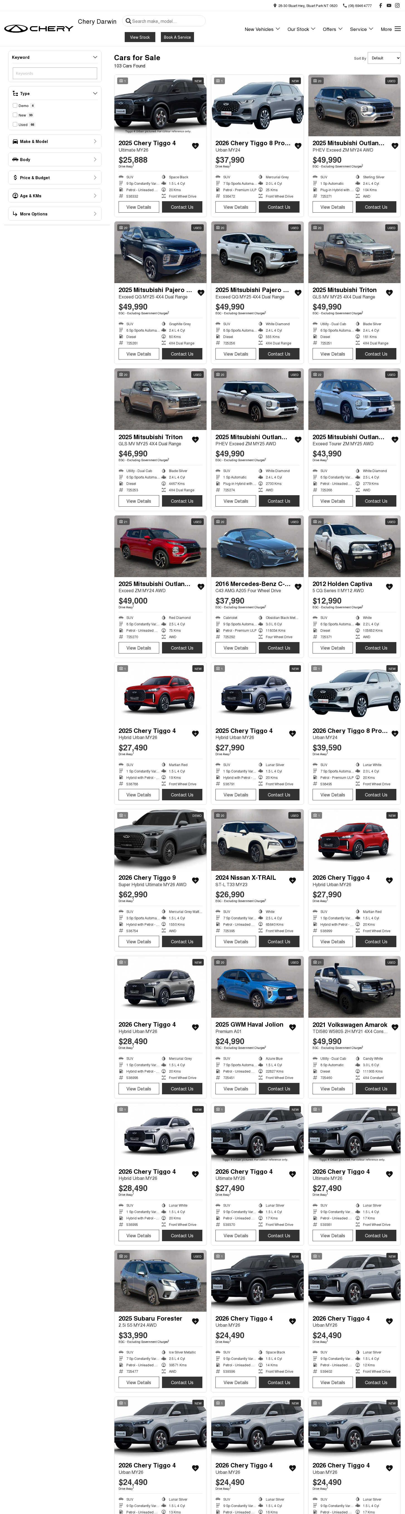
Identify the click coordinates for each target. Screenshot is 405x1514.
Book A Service (177, 37)
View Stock (140, 37)
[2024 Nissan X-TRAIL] (257, 840)
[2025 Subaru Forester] (160, 1281)
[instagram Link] (397, 5)
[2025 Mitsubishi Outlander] (354, 105)
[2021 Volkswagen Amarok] (354, 987)
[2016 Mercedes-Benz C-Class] (257, 546)
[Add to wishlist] (195, 146)
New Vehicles (259, 28)
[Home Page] (39, 28)
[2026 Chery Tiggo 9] (160, 840)
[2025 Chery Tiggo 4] (160, 105)
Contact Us (182, 207)
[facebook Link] (380, 5)
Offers (329, 28)
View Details (138, 207)
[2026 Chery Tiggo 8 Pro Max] (257, 105)
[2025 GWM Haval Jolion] (257, 987)
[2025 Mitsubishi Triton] (354, 252)
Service (358, 28)
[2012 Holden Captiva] (354, 546)
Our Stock (298, 28)
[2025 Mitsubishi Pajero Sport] (160, 252)
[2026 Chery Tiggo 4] (354, 840)
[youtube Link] (389, 5)
